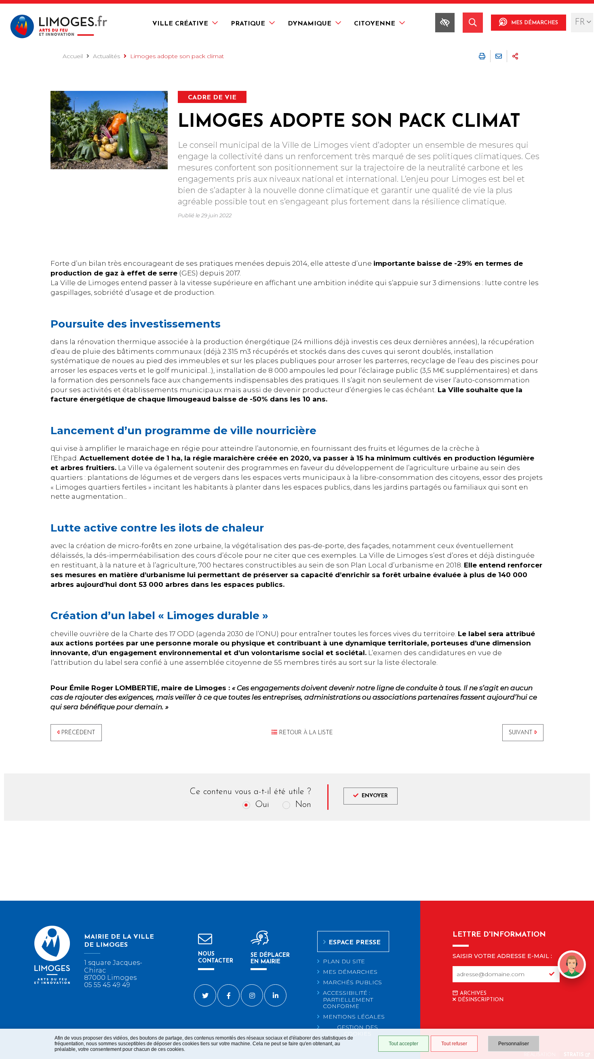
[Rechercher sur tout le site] (473, 23)
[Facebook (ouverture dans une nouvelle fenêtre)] (228, 995)
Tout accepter (403, 1043)
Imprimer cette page (482, 56)
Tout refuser (454, 1043)
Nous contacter (215, 957)
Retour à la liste (306, 733)
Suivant (521, 733)
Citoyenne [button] (374, 24)
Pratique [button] (248, 24)
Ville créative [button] (180, 24)
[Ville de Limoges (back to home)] (52, 982)
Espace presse (355, 942)
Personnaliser (513, 1043)
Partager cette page (515, 56)
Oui (262, 804)
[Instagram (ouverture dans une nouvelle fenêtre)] (252, 995)
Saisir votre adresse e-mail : (502, 956)
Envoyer (375, 795)
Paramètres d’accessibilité (445, 22)
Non (303, 804)
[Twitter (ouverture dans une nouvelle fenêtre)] (205, 995)
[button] (572, 978)
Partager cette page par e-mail (499, 56)
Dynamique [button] (309, 24)
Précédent (78, 733)
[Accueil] (62, 28)
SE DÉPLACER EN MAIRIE (270, 958)
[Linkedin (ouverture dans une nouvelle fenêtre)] (275, 995)
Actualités (106, 56)
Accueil (73, 56)
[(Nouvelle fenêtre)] (109, 130)
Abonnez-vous (551, 974)
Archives (473, 993)
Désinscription (480, 999)
